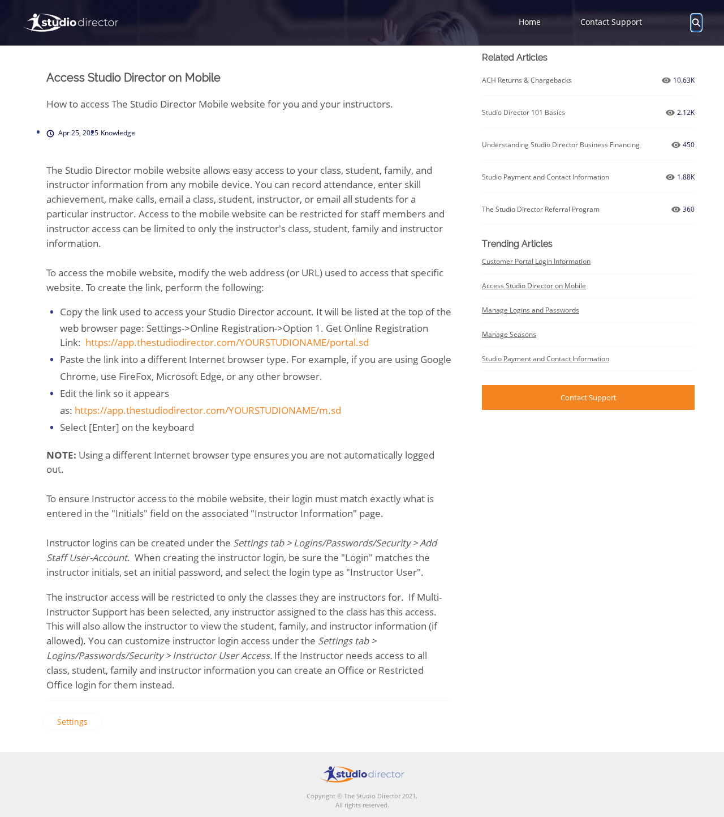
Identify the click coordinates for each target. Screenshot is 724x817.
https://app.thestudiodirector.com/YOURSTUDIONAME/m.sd (208, 410)
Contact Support (611, 21)
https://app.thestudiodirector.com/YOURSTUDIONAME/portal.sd (227, 342)
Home (530, 21)
